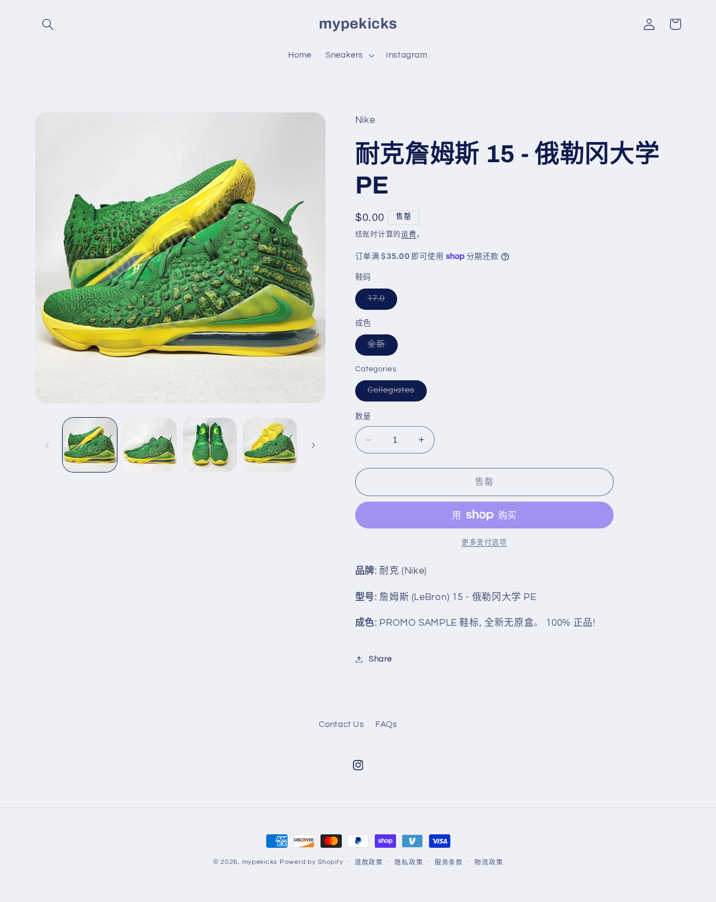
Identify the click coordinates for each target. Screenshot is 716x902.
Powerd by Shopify (311, 862)
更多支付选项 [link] (484, 542)
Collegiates (395, 393)
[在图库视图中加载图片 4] (270, 445)
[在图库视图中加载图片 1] (90, 445)
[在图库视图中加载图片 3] (210, 445)
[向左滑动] (47, 445)
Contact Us (341, 724)
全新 (381, 347)
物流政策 (488, 863)
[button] (48, 24)
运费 (408, 234)
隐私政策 (408, 863)
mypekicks (260, 862)
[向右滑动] (313, 445)
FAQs (386, 724)
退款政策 (369, 863)
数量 (363, 417)
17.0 (380, 301)
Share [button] (380, 659)
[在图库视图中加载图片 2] (150, 445)
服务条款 (449, 863)
